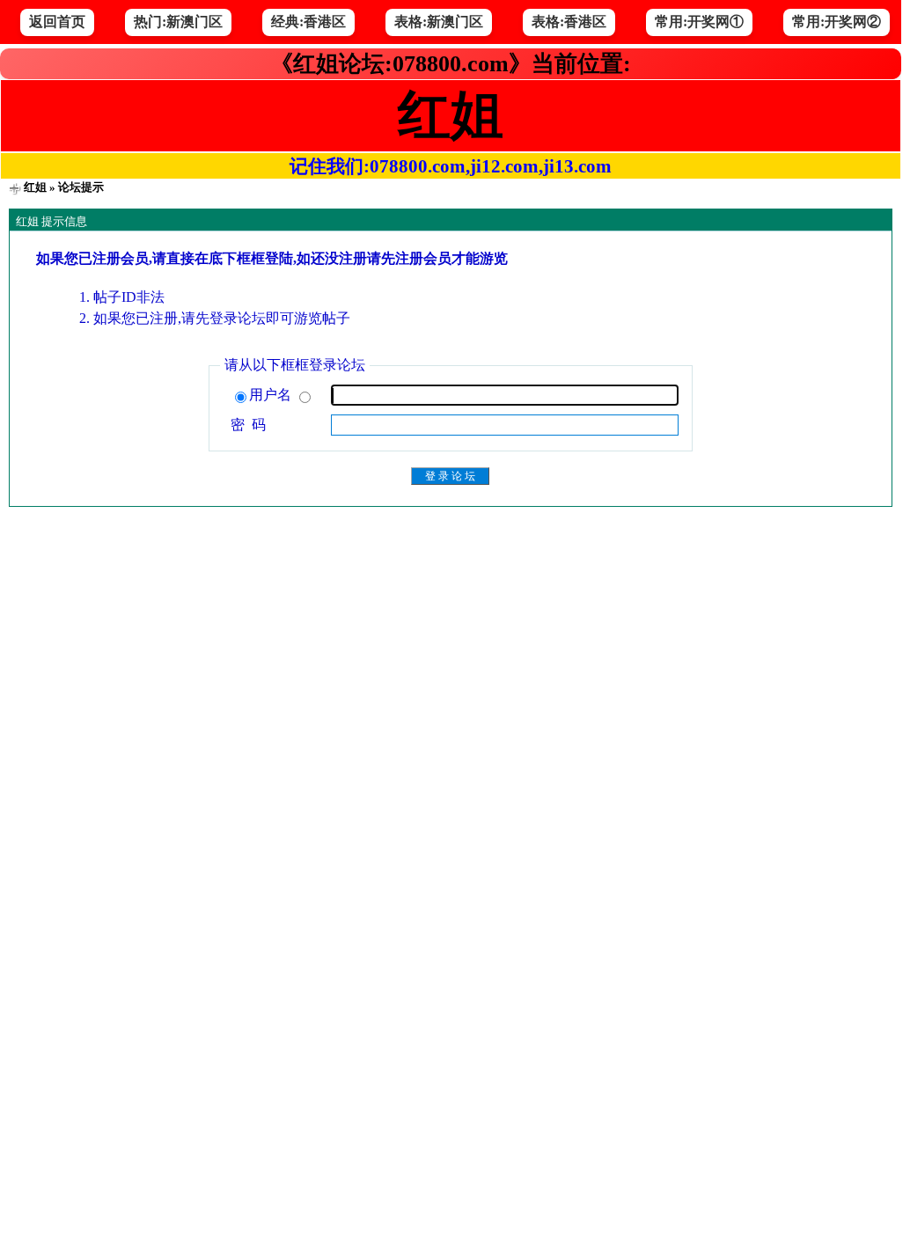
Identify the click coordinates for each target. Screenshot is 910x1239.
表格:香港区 (569, 21)
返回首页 (57, 21)
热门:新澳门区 (178, 21)
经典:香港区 (308, 21)
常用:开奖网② (836, 21)
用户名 (272, 394)
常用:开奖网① (699, 21)
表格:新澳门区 (438, 21)
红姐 (35, 187)
